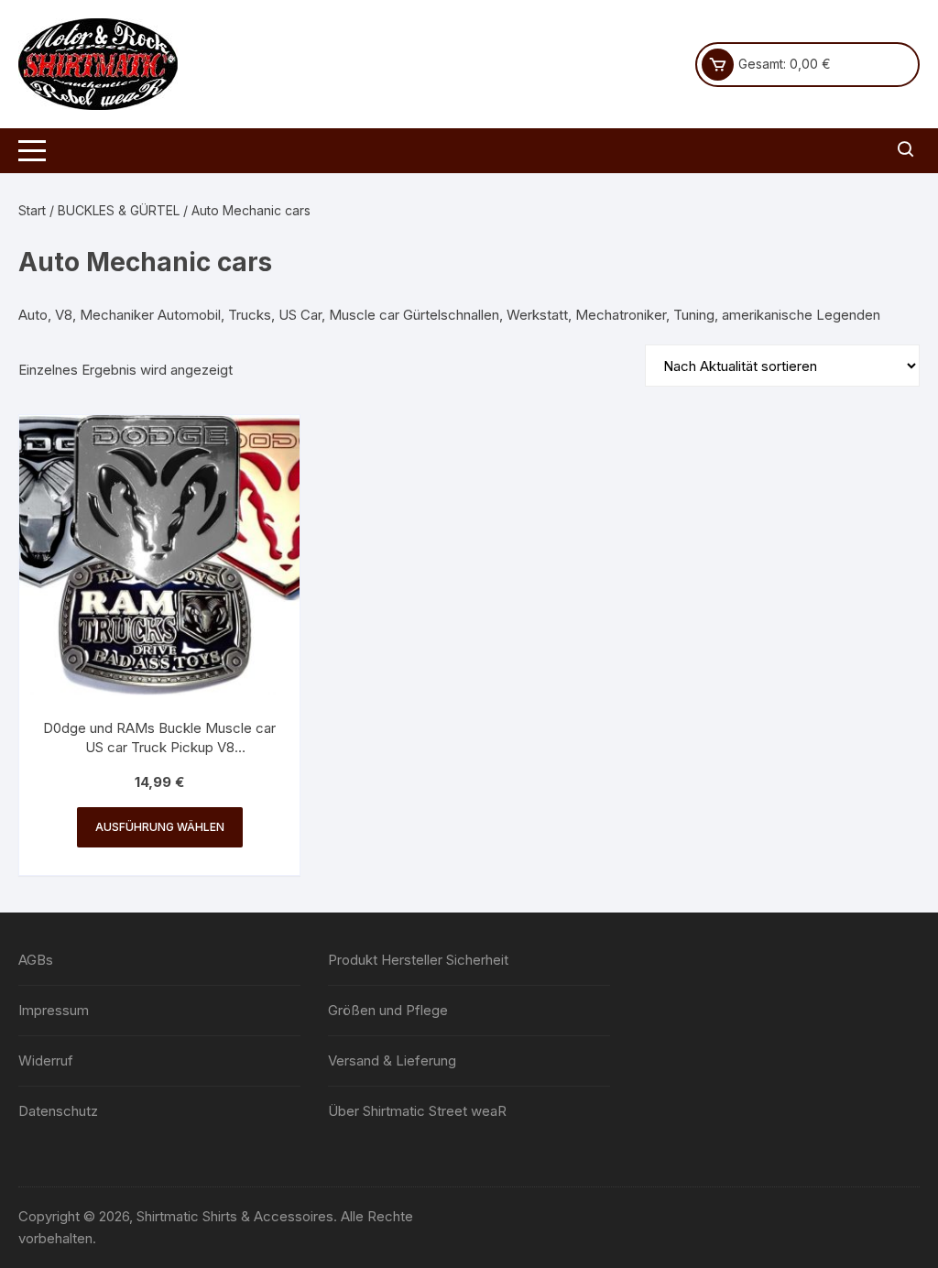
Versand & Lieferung (392, 1060)
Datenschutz (58, 1111)
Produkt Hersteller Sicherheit (418, 959)
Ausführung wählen (159, 827)
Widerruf (45, 1060)
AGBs (35, 959)
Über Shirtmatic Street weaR (417, 1111)
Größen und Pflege (388, 1010)
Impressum (53, 1010)
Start (32, 210)
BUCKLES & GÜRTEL (119, 210)
